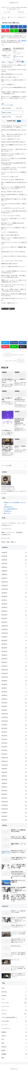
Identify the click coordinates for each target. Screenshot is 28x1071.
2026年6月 (14, 560)
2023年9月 (14, 636)
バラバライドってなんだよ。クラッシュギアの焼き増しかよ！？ (13, 524)
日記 (14, 1039)
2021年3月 (14, 746)
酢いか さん (7, 513)
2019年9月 (14, 812)
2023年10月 (14, 633)
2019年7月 (14, 820)
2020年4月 (14, 787)
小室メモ (14, 1035)
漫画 (14, 1043)
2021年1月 (14, 754)
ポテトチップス (5, 538)
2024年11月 (14, 585)
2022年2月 (14, 706)
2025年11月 (14, 582)
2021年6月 (14, 735)
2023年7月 (14, 644)
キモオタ (12, 308)
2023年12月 (14, 625)
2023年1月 (14, 666)
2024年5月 (14, 607)
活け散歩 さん (8, 511)
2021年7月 (14, 732)
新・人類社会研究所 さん (11, 508)
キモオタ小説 (14, 1021)
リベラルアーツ (14, 1028)
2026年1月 (14, 578)
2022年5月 (14, 695)
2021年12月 (14, 713)
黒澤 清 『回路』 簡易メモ (8, 542)
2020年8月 (14, 772)
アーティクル (5, 308)
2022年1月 (14, 710)
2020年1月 (14, 798)
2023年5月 (14, 651)
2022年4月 (14, 699)
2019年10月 (14, 809)
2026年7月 (14, 556)
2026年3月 (14, 570)
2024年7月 (14, 600)
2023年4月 (14, 655)
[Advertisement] (14, 325)
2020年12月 (14, 757)
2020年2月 (14, 794)
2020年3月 (14, 790)
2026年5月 (14, 563)
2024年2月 (14, 618)
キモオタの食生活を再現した (14, 1017)
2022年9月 (14, 680)
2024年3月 (14, 614)
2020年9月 (14, 768)
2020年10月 (14, 765)
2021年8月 (14, 728)
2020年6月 (14, 779)
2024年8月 (14, 596)
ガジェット (14, 1010)
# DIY (14, 988)
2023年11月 (14, 629)
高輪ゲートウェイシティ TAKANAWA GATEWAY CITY (11, 533)
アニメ (14, 999)
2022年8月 (14, 684)
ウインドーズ (14, 1006)
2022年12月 (14, 669)
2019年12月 (14, 801)
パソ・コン (14, 1024)
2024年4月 (14, 611)
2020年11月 (14, 761)
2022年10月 (14, 677)
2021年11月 (14, 717)
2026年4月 (14, 567)
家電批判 (14, 1032)
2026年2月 (14, 574)
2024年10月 (14, 589)
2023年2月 (14, 662)
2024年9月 (14, 592)
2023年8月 (14, 640)
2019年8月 (14, 816)
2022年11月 (14, 673)
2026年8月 (14, 552)
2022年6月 (14, 691)
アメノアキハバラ (6, 528)
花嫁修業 (14, 1054)
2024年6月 (14, 604)
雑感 (14, 1057)
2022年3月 (14, 702)
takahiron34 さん (8, 506)
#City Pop (14, 991)
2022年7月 (14, 688)
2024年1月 (14, 622)
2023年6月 (14, 647)
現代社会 (14, 1046)
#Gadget (14, 995)
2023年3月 (14, 658)
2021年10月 (14, 721)
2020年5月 (14, 783)
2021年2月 (14, 750)
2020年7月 (14, 776)
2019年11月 (14, 805)
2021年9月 (14, 724)
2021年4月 (14, 743)
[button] (25, 465)
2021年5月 (14, 739)
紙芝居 (14, 1050)
